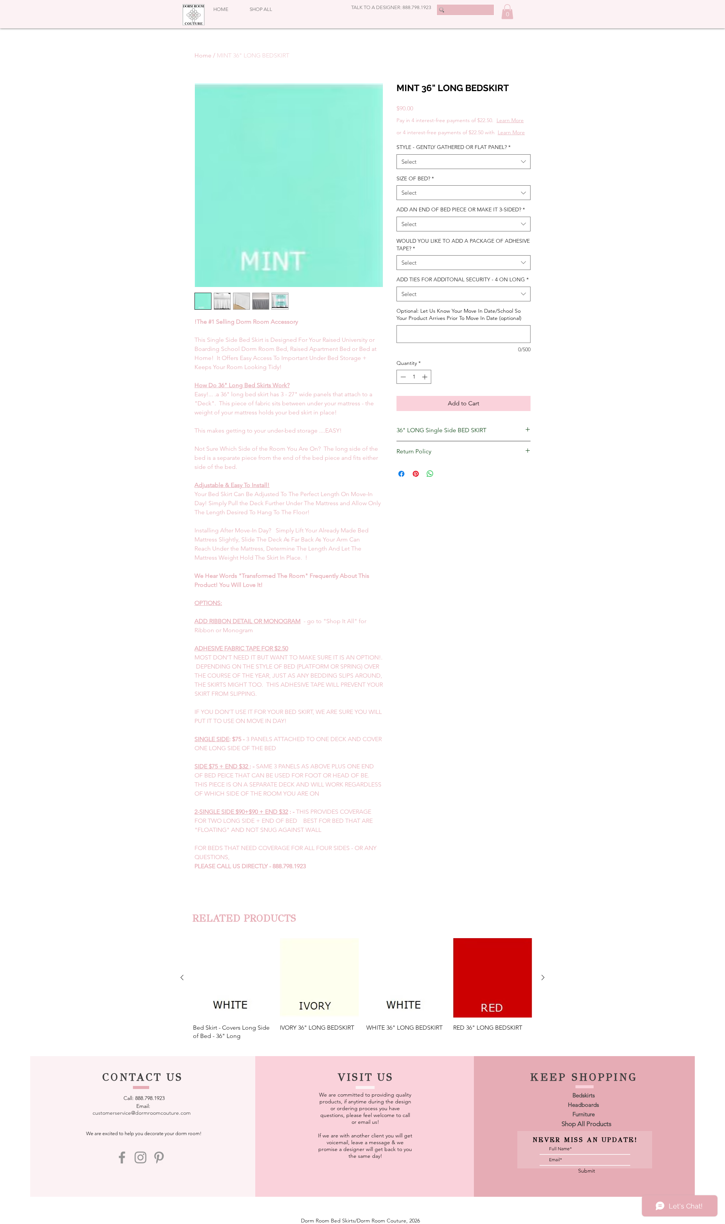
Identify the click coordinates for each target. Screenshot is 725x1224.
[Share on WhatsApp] (430, 473)
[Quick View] (232, 978)
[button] (507, 11)
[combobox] (463, 161)
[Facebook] (122, 1157)
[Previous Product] (182, 977)
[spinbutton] (414, 376)
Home (202, 55)
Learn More (510, 120)
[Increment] (425, 376)
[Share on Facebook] (401, 473)
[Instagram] (140, 1157)
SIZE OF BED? (415, 178)
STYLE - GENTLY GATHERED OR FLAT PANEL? (453, 147)
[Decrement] (402, 376)
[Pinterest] (159, 1157)
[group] (362, 989)
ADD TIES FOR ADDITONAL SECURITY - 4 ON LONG (462, 279)
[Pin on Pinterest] (415, 473)
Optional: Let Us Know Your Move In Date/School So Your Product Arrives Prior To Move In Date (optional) (458, 314)
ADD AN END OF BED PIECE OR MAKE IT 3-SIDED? (460, 209)
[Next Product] (543, 977)
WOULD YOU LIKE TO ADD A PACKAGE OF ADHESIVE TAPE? (463, 244)
